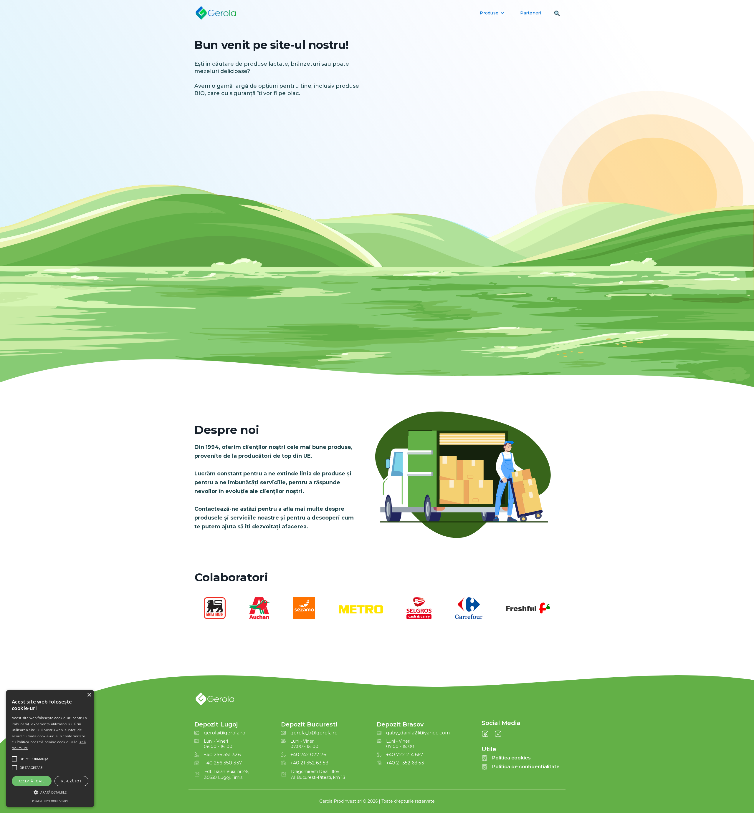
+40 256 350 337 (223, 763)
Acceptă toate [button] (32, 781)
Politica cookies (511, 758)
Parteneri (530, 13)
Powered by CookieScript (50, 801)
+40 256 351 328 (222, 754)
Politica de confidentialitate (526, 766)
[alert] (50, 748)
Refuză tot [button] (71, 781)
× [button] (89, 695)
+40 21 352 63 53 (309, 763)
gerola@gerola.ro (224, 733)
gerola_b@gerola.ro (314, 733)
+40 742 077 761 (309, 754)
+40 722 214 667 (404, 754)
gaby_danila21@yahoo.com (418, 733)
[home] (215, 13)
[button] (492, 13)
